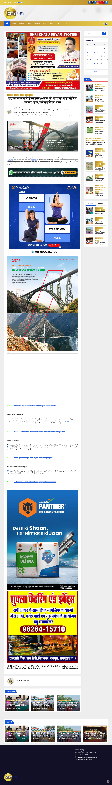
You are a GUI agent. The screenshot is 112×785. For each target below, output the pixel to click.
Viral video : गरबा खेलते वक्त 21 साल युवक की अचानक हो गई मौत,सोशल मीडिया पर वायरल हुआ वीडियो (39, 432)
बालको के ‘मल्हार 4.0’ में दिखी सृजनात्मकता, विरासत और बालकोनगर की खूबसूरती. (95, 736)
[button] (103, 23)
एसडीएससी (33, 160)
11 (90, 56)
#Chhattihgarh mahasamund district (35, 110)
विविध (58, 23)
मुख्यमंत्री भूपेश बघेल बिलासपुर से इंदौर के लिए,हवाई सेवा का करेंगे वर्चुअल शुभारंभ (33, 458)
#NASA (66, 110)
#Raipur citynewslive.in (20, 112)
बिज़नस (51, 23)
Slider (98, 140)
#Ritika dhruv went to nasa (45, 112)
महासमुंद (67, 421)
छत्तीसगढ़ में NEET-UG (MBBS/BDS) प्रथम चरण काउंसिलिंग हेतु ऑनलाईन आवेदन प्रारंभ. (95, 144)
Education (98, 129)
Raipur (93, 140)
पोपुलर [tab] (101, 204)
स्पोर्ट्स (44, 23)
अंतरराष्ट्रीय (37, 23)
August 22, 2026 (39, 738)
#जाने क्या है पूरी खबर (67, 115)
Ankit (19, 708)
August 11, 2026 (91, 738)
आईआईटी (10, 160)
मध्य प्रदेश (21, 23)
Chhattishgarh (11, 700)
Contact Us (67, 23)
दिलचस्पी (9, 447)
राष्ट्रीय (29, 23)
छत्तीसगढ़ (14, 23)
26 (94, 63)
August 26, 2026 (13, 738)
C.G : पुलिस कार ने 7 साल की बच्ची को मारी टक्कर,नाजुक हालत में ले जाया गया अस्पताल (35, 482)
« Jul (95, 71)
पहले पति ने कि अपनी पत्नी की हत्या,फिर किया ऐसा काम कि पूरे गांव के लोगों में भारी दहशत (35, 406)
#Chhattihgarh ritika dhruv (55, 110)
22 (104, 60)
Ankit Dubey (18, 108)
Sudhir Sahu (88, 759)
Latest (102, 164)
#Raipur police (32, 112)
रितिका (9, 471)
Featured (18, 700)
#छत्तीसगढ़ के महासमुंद (56, 115)
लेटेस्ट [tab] (91, 203)
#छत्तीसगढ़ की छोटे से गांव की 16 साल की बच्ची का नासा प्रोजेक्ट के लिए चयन (32, 115)
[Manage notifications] (108, 781)
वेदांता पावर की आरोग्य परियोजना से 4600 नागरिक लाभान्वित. (16, 705)
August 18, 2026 (65, 738)
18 (91, 60)
